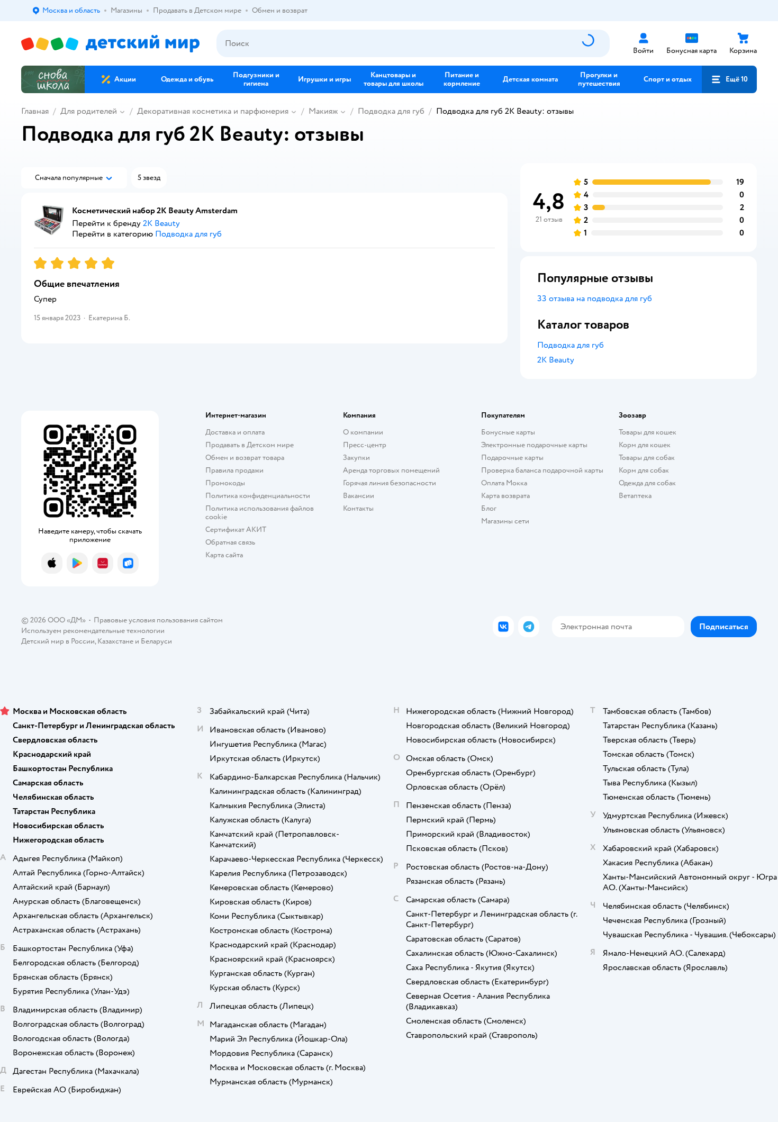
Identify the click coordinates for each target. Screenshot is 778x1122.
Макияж (323, 111)
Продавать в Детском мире (249, 444)
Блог (488, 508)
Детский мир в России (58, 641)
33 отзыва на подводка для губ (594, 298)
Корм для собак (644, 470)
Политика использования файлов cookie (259, 512)
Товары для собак (647, 457)
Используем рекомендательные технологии (93, 630)
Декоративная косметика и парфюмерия (212, 111)
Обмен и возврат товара (244, 457)
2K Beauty (555, 360)
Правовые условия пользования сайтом (158, 620)
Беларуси (156, 641)
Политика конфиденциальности (257, 495)
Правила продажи (234, 470)
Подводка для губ (391, 111)
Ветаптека (635, 495)
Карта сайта (224, 554)
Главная (35, 111)
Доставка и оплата (235, 432)
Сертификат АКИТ (235, 529)
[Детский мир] (110, 43)
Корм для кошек (645, 444)
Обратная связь (230, 542)
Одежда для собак (647, 482)
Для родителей (88, 111)
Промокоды (225, 482)
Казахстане (115, 641)
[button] (729, 79)
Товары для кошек (647, 432)
